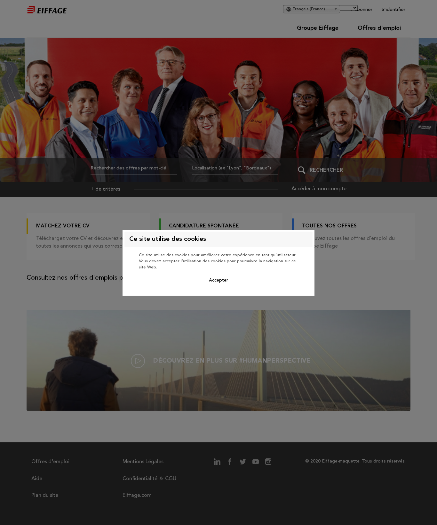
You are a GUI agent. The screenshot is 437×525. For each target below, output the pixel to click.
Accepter (218, 280)
